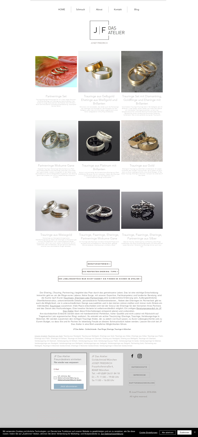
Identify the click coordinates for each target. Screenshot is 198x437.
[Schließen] (194, 432)
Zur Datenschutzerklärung (112, 433)
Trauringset (55, 306)
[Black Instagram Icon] (140, 356)
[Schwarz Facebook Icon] (132, 356)
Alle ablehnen (167, 432)
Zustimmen (184, 432)
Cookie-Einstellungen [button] (148, 432)
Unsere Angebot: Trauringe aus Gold (48, 336)
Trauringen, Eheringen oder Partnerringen (83, 298)
